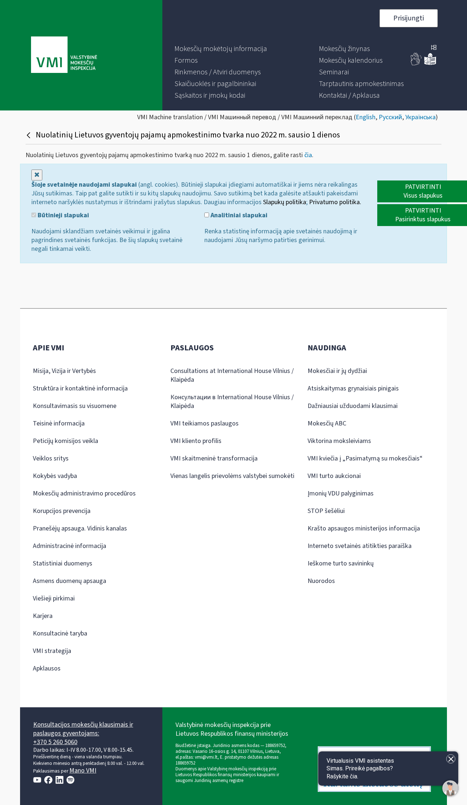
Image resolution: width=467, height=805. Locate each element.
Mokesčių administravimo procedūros (84, 493)
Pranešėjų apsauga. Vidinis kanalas (80, 528)
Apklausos (47, 668)
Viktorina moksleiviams (339, 441)
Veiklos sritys (51, 458)
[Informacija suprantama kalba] (430, 63)
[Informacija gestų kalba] (416, 63)
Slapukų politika (284, 202)
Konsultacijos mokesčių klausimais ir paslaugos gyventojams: (83, 729)
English (365, 117)
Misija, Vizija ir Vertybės (64, 371)
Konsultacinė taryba (60, 633)
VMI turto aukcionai (334, 476)
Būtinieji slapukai (62, 215)
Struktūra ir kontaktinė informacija (80, 388)
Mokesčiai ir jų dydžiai (337, 371)
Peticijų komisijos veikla (65, 441)
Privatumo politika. (335, 202)
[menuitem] (220, 49)
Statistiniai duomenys (62, 563)
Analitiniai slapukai (238, 215)
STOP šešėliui (326, 511)
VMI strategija (52, 651)
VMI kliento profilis (195, 441)
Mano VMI (82, 770)
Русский (390, 117)
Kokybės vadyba (55, 476)
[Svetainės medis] (433, 48)
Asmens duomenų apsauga (69, 581)
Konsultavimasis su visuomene (74, 406)
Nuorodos (321, 581)
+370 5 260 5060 (55, 742)
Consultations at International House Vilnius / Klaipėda (232, 375)
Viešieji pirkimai (54, 598)
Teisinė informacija (59, 423)
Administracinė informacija (69, 546)
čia (308, 155)
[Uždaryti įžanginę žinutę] (450, 758)
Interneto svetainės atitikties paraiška (360, 546)
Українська (420, 117)
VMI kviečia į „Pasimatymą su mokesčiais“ (365, 458)
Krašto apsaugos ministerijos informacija (364, 528)
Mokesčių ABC (327, 423)
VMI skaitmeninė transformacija (214, 458)
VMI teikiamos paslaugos (204, 423)
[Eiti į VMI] (64, 55)
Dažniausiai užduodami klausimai (353, 406)
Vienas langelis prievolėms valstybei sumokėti (232, 476)
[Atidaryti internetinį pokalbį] (450, 788)
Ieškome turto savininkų (341, 563)
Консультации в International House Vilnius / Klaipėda (232, 402)
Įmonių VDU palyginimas (341, 493)
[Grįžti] (29, 135)
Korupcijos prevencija (61, 511)
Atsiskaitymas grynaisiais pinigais (353, 388)
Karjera (43, 616)
